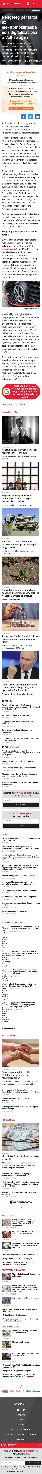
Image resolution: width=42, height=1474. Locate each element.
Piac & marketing (10, 1327)
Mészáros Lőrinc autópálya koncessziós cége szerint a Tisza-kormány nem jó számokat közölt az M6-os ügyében (21, 857)
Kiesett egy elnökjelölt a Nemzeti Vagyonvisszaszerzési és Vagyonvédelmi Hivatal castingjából (21, 753)
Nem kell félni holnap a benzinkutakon (16, 715)
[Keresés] (40, 3)
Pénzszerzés (8, 1120)
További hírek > (8, 1029)
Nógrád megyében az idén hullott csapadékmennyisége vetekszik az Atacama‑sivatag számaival (20, 593)
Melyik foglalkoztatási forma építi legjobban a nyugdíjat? (19, 1193)
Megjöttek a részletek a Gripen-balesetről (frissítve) (18, 723)
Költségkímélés (10, 1036)
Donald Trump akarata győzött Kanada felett (19, 768)
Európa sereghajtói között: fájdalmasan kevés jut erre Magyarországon (21, 839)
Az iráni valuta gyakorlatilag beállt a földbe (18, 876)
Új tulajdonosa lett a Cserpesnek (15, 1315)
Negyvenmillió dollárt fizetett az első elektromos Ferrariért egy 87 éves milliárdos (25, 953)
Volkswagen (21, 404)
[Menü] (4, 3)
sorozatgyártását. (10, 249)
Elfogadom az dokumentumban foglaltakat (22, 1469)
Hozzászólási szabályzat (21, 1430)
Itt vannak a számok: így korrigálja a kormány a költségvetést (20, 783)
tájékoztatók (21, 1434)
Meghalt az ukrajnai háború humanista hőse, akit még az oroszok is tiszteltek (17, 498)
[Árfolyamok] (34, 3)
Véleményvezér (9, 412)
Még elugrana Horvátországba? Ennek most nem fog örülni (21, 904)
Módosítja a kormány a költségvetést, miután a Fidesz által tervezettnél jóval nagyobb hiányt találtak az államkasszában (20, 867)
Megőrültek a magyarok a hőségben (17, 1371)
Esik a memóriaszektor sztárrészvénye (18, 1255)
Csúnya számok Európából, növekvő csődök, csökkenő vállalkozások (20, 1320)
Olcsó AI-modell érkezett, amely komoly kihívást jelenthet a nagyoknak (18, 1263)
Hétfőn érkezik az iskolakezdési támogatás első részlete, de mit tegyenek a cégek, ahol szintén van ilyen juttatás (20, 1184)
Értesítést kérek (33, 1463)
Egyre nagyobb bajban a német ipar (25, 1298)
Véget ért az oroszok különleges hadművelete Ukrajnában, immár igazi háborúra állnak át (19, 687)
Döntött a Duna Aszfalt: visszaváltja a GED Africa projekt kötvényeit (20, 739)
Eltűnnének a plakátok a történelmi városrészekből (25, 1354)
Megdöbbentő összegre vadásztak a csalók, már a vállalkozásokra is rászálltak (25, 1245)
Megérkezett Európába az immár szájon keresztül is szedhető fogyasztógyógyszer (18, 883)
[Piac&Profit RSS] (24, 1409)
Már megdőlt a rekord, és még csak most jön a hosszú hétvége (20, 1108)
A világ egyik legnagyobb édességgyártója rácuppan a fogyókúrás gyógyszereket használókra (23, 1222)
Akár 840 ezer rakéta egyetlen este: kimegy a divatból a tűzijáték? (22, 985)
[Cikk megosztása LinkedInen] (37, 116)
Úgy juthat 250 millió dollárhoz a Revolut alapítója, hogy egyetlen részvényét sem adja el (22, 1005)
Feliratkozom (21, 805)
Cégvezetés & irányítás (13, 1270)
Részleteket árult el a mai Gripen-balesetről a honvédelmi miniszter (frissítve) (19, 775)
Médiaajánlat (21, 1425)
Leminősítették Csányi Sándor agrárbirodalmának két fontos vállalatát (25, 972)
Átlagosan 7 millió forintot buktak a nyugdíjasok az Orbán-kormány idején (21, 639)
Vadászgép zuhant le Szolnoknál (14, 911)
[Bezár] (40, 1445)
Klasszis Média (21, 1439)
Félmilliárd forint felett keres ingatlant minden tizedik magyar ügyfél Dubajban (24, 928)
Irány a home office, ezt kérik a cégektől (18, 1259)
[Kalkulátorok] (28, 3)
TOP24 (7, 701)
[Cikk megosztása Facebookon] (23, 116)
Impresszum (21, 1415)
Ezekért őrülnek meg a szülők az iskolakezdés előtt (24, 1332)
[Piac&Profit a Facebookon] (18, 1409)
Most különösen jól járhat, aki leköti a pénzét (19, 897)
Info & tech (7, 404)
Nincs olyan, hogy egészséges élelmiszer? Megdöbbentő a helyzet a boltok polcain (19, 1375)
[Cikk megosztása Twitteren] (30, 116)
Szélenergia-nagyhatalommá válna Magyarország (15, 1099)
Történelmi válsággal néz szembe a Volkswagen (26, 1275)
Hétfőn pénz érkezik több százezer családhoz (20, 890)
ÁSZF (21, 1420)
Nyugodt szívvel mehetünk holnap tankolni (18, 761)
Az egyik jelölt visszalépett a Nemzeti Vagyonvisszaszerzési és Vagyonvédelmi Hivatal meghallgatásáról (21, 707)
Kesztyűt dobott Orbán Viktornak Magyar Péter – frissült (19, 451)
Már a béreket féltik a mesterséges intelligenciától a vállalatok (25, 1233)
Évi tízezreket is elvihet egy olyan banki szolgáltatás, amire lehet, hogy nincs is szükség (21, 848)
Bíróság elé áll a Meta (20, 1342)
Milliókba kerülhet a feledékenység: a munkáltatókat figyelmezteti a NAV (16, 1175)
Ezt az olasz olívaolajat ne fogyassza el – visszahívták (18, 731)
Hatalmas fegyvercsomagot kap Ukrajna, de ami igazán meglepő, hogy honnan (19, 544)
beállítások (32, 1434)
